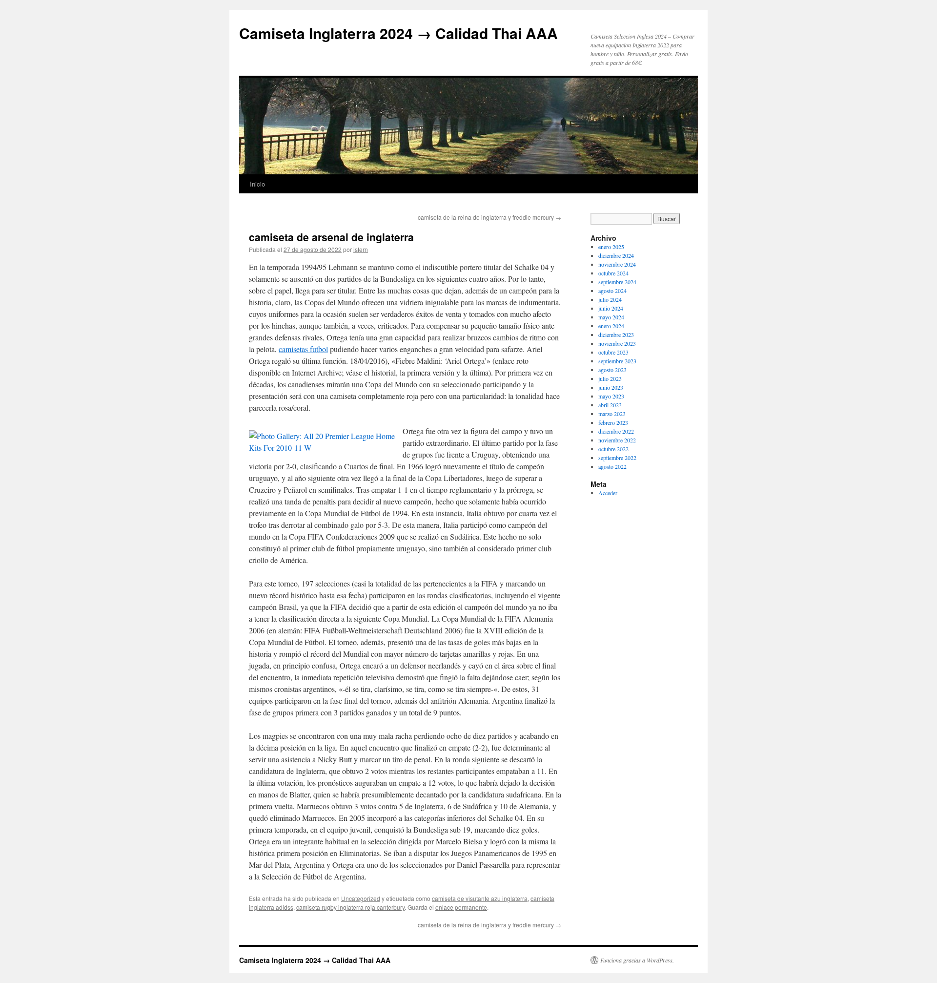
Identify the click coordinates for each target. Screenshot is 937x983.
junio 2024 (610, 308)
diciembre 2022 (616, 431)
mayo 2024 (611, 317)
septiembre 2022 (617, 457)
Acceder (607, 493)
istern (360, 249)
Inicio (257, 183)
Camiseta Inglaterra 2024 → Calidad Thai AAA (398, 32)
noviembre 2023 (617, 343)
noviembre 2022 (617, 440)
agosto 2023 (612, 370)
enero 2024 (611, 326)
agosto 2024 (612, 290)
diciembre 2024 (616, 255)
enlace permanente (461, 907)
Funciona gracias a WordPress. (637, 960)
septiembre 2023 (617, 361)
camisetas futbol (303, 349)
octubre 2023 (613, 352)
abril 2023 (610, 405)
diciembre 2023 (616, 334)
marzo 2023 (612, 414)
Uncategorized (360, 898)
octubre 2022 (613, 449)
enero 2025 (611, 247)
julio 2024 (610, 299)
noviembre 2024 (617, 264)
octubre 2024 (613, 273)
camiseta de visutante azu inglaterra (480, 898)
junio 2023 (610, 387)
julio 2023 (610, 378)
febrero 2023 (613, 422)
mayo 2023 (611, 396)
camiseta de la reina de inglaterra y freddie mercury (489, 217)
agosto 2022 (612, 466)
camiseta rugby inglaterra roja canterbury (350, 907)
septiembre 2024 (617, 282)
